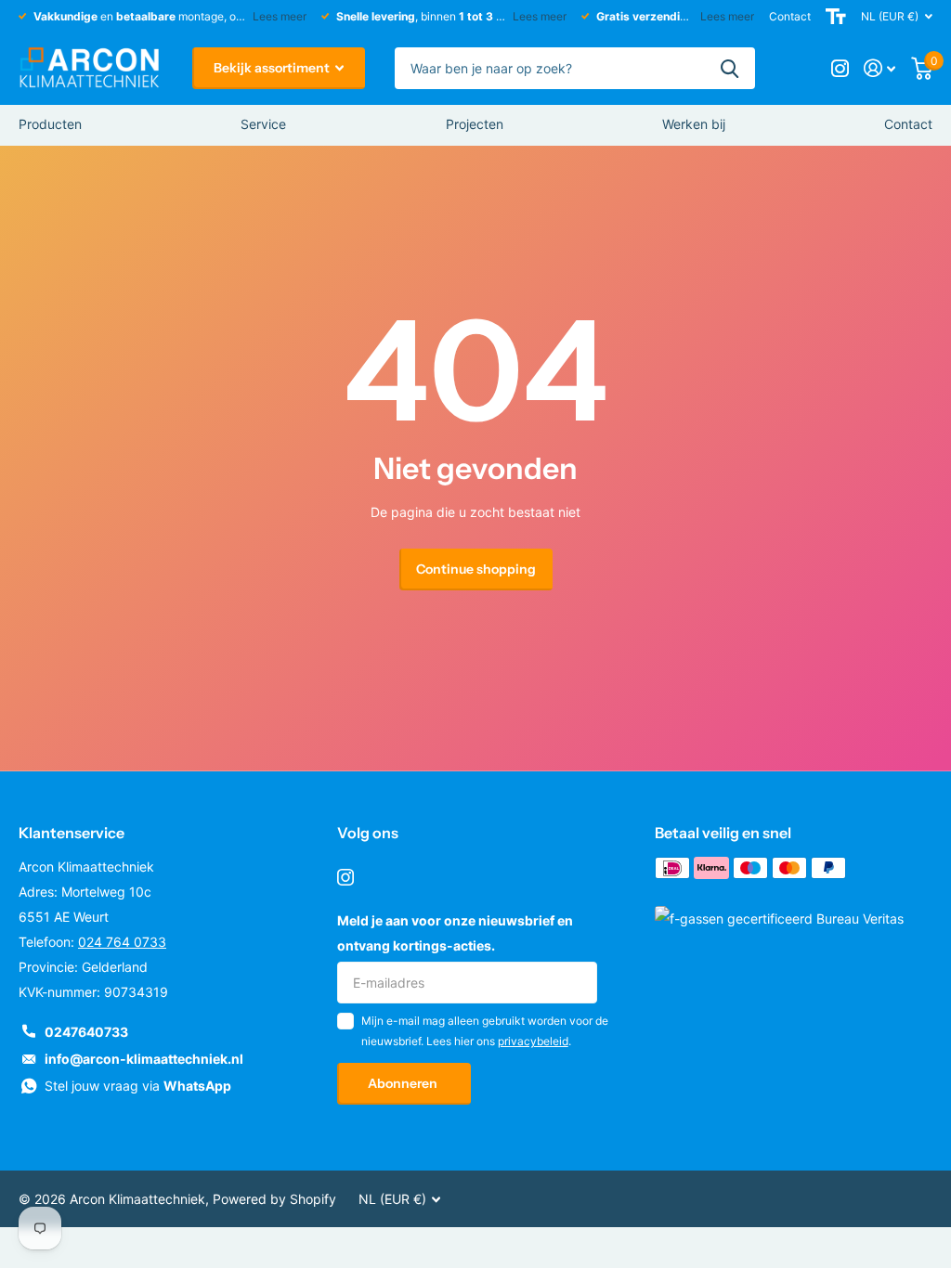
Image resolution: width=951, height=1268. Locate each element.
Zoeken (729, 68)
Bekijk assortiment (273, 67)
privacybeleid (533, 1041)
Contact (790, 16)
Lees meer (279, 16)
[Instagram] (345, 877)
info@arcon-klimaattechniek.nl (144, 1059)
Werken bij (693, 124)
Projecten (474, 124)
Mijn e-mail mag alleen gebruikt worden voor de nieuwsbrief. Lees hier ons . (484, 1031)
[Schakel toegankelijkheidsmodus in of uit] (836, 16)
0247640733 (86, 1032)
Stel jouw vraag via (138, 1085)
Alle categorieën (50, 125)
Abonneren (404, 1083)
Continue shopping (476, 569)
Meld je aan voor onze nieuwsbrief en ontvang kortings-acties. (455, 932)
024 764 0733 (122, 942)
